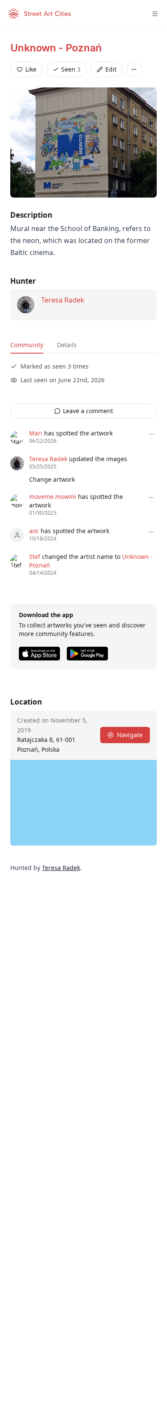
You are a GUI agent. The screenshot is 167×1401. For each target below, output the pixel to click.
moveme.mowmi (52, 496)
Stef (34, 556)
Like (30, 69)
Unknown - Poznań (55, 48)
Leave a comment (88, 411)
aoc (34, 531)
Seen (71, 69)
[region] (83, 803)
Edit (110, 69)
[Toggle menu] (155, 13)
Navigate (130, 735)
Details (67, 345)
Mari (35, 433)
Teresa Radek (62, 300)
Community (26, 345)
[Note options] (151, 434)
